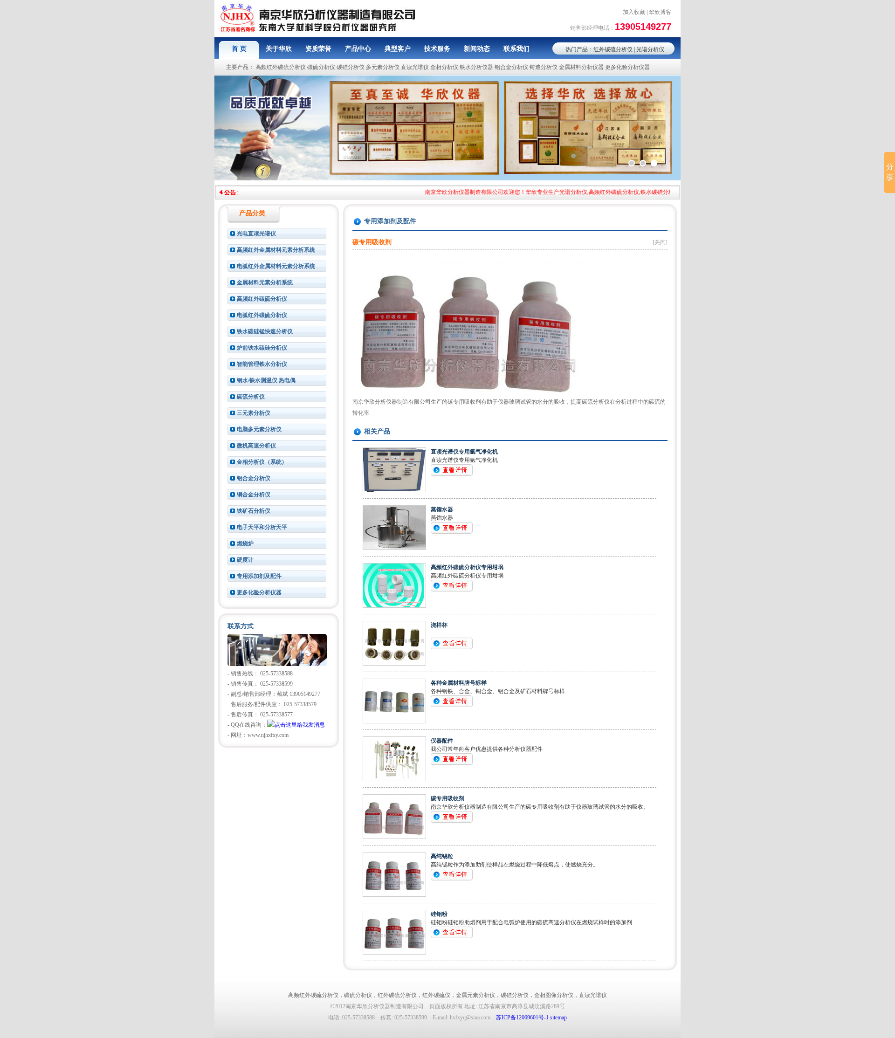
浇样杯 (439, 625)
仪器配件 (442, 740)
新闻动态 (477, 48)
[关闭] (660, 242)
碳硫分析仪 (321, 67)
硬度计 (245, 560)
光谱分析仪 (650, 49)
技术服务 (437, 48)
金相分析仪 (444, 67)
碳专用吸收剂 (447, 798)
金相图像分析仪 (553, 995)
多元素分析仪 (382, 67)
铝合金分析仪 (511, 67)
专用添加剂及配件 (259, 576)
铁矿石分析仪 (253, 511)
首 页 (239, 48)
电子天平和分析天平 (262, 527)
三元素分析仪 (253, 413)
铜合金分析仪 (253, 494)
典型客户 (398, 48)
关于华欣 (279, 48)
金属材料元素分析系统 (265, 282)
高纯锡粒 (442, 856)
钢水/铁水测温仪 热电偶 (266, 380)
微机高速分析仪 (256, 445)
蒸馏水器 (442, 509)
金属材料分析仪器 (581, 67)
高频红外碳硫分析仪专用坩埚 (467, 567)
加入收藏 (634, 12)
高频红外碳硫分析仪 (280, 67)
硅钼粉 (439, 914)
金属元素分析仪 (475, 995)
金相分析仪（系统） (262, 462)
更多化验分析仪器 (627, 67)
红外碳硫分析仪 (613, 49)
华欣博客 (660, 12)
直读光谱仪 (415, 67)
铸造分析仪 (544, 67)
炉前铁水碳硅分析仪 (262, 347)
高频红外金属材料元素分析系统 (276, 250)
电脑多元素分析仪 (259, 429)
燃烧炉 (245, 543)
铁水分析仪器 (476, 67)
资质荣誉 (318, 48)
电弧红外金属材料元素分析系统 (276, 266)
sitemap (558, 1017)
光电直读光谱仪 (256, 233)
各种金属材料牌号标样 (459, 683)
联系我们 (516, 48)
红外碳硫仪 (436, 995)
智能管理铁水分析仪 (262, 364)
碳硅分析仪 (351, 67)
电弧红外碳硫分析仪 (262, 315)
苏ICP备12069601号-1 (522, 1017)
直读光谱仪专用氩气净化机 (464, 451)
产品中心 (358, 48)
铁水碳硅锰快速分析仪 (265, 331)
